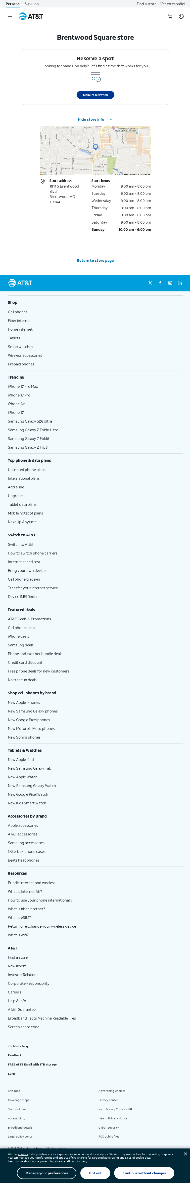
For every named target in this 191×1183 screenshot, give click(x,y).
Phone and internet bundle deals (35, 653)
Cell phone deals (21, 627)
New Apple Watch (23, 776)
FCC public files (108, 1136)
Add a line (16, 486)
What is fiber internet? (26, 908)
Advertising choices (112, 1091)
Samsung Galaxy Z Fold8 (28, 438)
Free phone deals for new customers (38, 671)
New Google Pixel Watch (28, 794)
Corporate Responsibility (28, 983)
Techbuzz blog (18, 1046)
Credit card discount (25, 662)
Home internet (20, 329)
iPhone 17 (16, 412)
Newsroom (17, 965)
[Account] (181, 16)
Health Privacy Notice (113, 1118)
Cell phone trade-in (24, 579)
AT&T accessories (22, 833)
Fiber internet (19, 320)
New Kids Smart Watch (27, 802)
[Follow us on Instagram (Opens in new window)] (170, 283)
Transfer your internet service (33, 587)
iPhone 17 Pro (19, 395)
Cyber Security (108, 1127)
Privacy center (108, 1100)
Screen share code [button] (23, 1026)
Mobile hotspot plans (25, 513)
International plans (24, 478)
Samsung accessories (26, 842)
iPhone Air (16, 403)
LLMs (11, 1073)
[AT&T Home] (31, 16)
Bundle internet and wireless (31, 882)
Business (31, 3)
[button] (95, 119)
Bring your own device (27, 570)
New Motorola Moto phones (31, 728)
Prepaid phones (21, 363)
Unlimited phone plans (27, 469)
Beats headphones (23, 860)
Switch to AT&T (21, 544)
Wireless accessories (25, 355)
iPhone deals (18, 636)
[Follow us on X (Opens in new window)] (150, 283)
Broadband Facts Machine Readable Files (42, 1018)
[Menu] (10, 16)
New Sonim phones (24, 737)
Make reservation (95, 95)
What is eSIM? (19, 917)
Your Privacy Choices (112, 1109)
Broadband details (20, 1127)
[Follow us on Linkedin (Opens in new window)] (180, 283)
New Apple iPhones (24, 702)
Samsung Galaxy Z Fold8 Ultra (33, 429)
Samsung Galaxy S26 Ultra (30, 421)
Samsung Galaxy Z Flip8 (28, 447)
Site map (14, 1091)
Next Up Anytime (22, 521)
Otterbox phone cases (27, 851)
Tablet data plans (22, 504)
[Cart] (170, 16)
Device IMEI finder (23, 596)
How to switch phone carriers (32, 553)
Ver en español (172, 3)
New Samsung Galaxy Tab (29, 768)
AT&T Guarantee (22, 1009)
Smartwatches (20, 346)
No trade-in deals (22, 679)
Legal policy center (21, 1136)
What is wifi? (18, 934)
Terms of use (17, 1109)
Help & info (17, 1000)
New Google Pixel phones (29, 719)
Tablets (14, 337)
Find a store (146, 3)
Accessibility (16, 1118)
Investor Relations (23, 974)
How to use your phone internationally (40, 900)
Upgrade (15, 495)
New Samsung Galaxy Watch (32, 785)
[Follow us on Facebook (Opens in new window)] (160, 283)
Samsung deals (21, 644)
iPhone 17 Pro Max (23, 386)
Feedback (15, 1055)
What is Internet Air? (25, 891)
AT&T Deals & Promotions (29, 618)
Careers (14, 991)
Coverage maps (18, 1100)
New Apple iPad (21, 759)
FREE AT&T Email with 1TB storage (32, 1064)
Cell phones (17, 311)
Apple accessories (23, 825)
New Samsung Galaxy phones (33, 711)
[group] (95, 302)
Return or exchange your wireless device (42, 926)
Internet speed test (24, 561)
